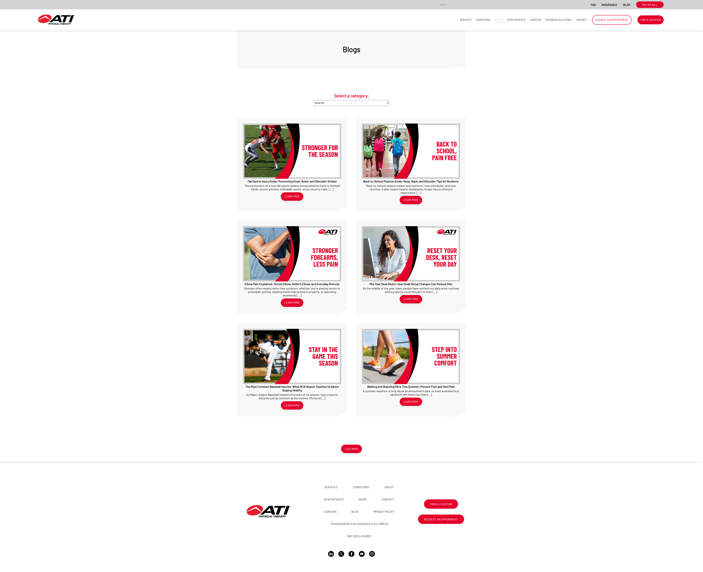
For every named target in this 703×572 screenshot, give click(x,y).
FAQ (593, 4)
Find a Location (650, 19)
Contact (581, 19)
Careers (535, 19)
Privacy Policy (383, 511)
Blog (626, 4)
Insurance (609, 4)
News (363, 499)
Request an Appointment (611, 19)
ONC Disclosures (359, 536)
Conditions (483, 19)
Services (465, 19)
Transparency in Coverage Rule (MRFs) (359, 524)
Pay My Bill (650, 4)
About (499, 19)
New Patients (516, 19)
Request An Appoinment (441, 519)
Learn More (292, 196)
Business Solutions (558, 19)
